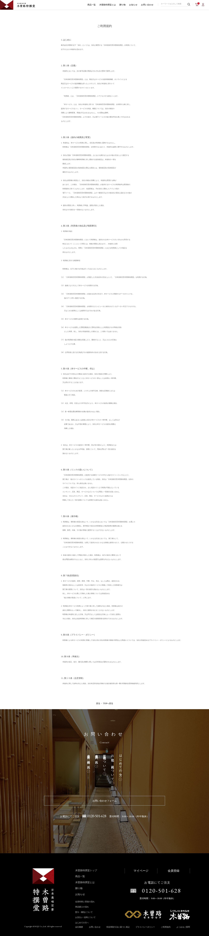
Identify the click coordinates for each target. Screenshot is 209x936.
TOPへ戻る (108, 703)
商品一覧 (91, 5)
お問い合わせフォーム (104, 800)
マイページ (141, 870)
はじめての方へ (120, 764)
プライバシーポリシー (145, 927)
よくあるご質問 (183, 927)
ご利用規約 (166, 927)
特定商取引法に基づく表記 (118, 927)
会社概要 (79, 927)
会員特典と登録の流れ (88, 760)
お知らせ (133, 5)
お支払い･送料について (112, 766)
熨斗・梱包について (104, 761)
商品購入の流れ (96, 757)
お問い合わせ (147, 5)
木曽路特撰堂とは (107, 5)
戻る (98, 703)
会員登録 (173, 870)
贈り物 (122, 5)
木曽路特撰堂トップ (86, 870)
